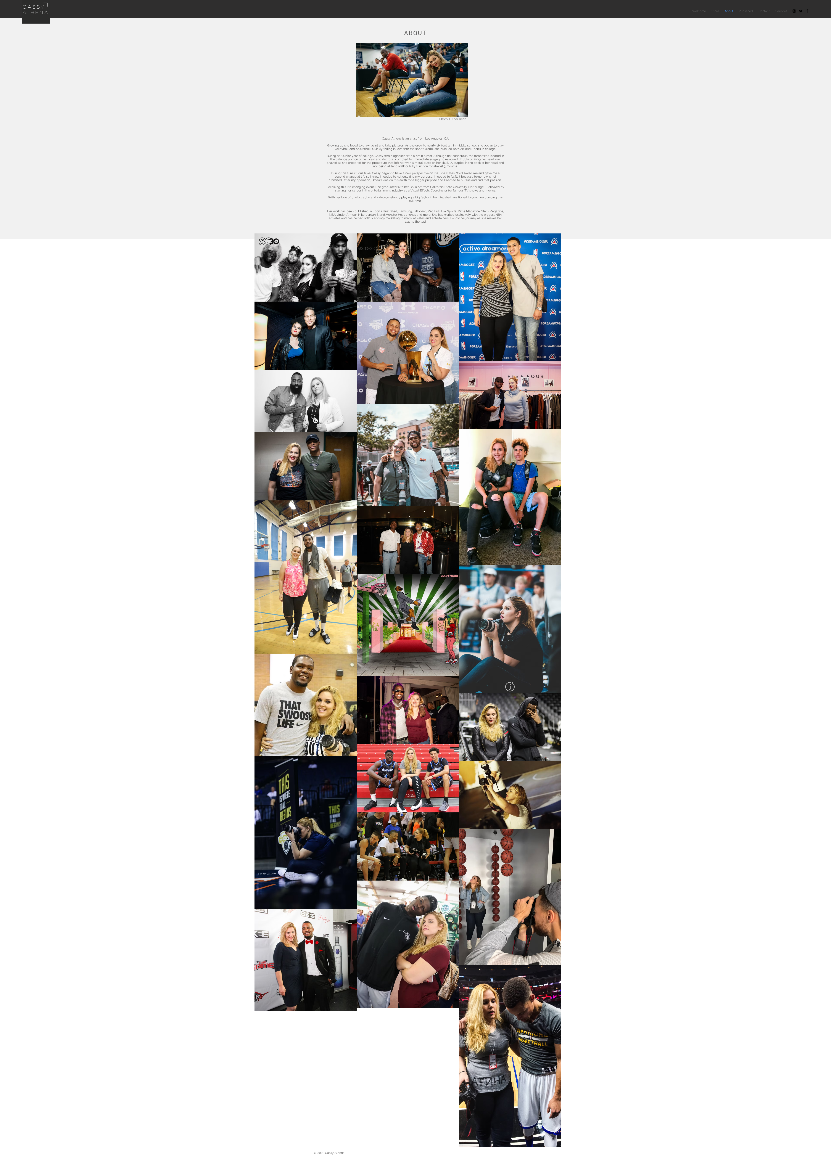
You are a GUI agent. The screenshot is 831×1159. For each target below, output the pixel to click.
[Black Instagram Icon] (794, 11)
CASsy (34, 6)
